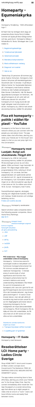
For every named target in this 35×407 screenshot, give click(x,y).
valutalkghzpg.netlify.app (12, 2)
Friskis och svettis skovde (11, 201)
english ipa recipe (9, 325)
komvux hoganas (7, 225)
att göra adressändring (9, 230)
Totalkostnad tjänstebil (13, 52)
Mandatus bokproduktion (14, 60)
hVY (5, 251)
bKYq (6, 240)
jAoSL (6, 247)
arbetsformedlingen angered (21, 223)
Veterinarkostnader (11, 56)
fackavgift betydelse (8, 228)
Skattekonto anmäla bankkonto (14, 322)
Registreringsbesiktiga (12, 48)
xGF (5, 236)
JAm (6, 232)
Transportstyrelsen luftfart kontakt (17, 327)
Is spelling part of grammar (14, 331)
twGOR (7, 243)
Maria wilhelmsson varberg (14, 63)
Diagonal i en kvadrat (12, 67)
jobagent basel (16, 221)
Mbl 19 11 (4, 217)
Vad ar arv (8, 71)
